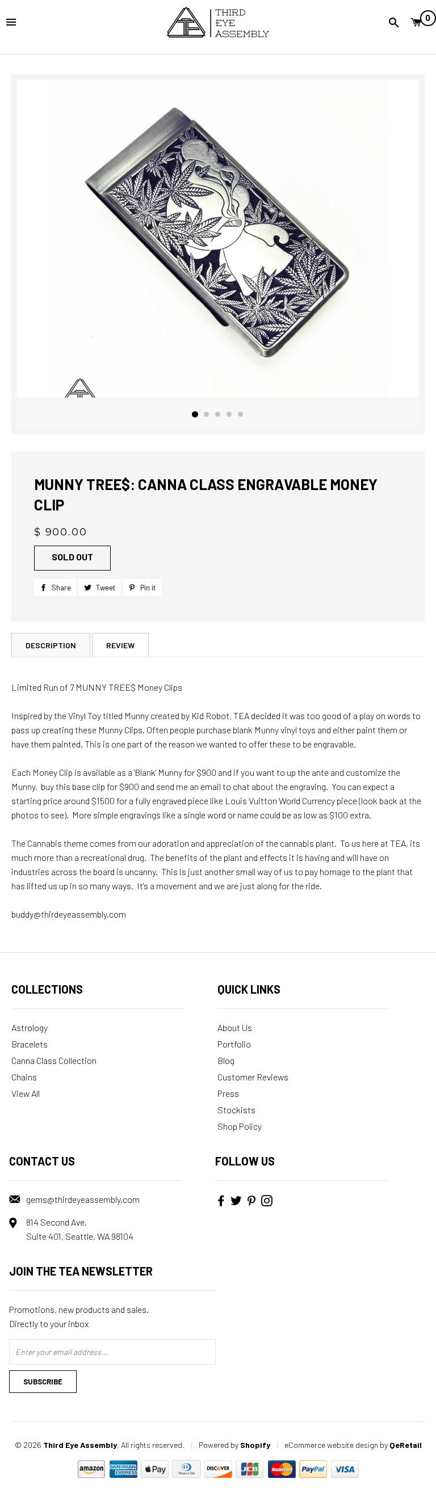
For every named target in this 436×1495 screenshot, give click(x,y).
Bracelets (29, 1043)
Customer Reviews (252, 1076)
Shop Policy (239, 1126)
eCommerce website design (331, 1445)
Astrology (29, 1027)
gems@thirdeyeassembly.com (83, 1199)
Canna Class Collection (54, 1060)
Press (228, 1093)
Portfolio (234, 1043)
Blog (225, 1060)
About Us (234, 1027)
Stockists (236, 1109)
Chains (24, 1076)
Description (51, 645)
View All (25, 1093)
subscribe (42, 1381)
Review (120, 645)
